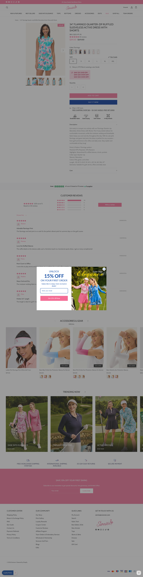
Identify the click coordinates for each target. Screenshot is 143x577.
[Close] (104, 269)
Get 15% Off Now (54, 298)
